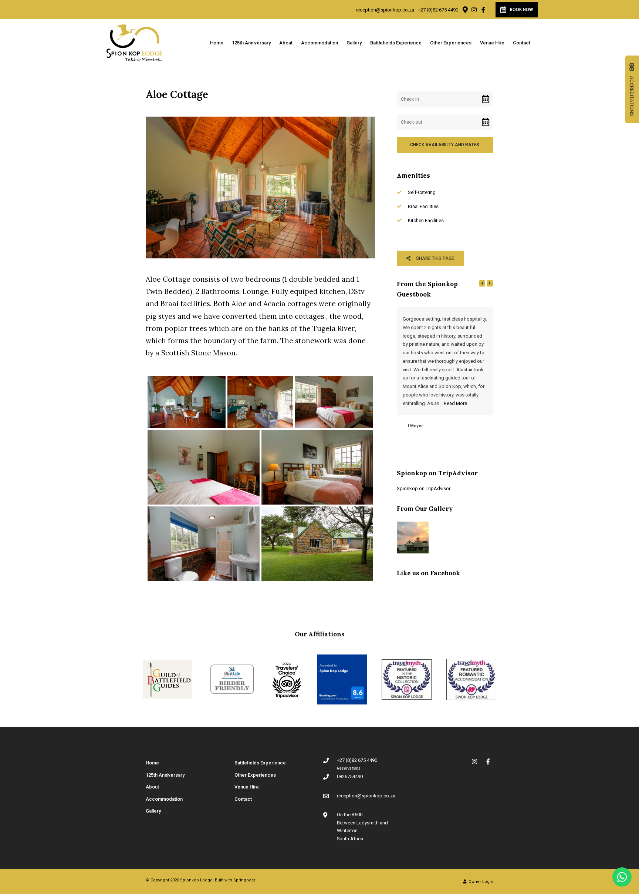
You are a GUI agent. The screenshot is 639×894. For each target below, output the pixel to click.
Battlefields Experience (396, 43)
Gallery (354, 43)
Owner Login (480, 881)
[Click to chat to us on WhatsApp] (622, 877)
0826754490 (350, 776)
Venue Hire (492, 43)
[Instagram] (474, 10)
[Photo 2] (260, 402)
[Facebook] (483, 10)
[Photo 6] (204, 543)
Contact (521, 43)
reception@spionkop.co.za (385, 9)
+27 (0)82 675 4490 (438, 9)
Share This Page (434, 258)
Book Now (521, 9)
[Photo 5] (317, 467)
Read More (455, 403)
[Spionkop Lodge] (134, 42)
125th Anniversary (251, 43)
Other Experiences (450, 43)
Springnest (244, 880)
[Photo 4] (204, 467)
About (286, 43)
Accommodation (319, 43)
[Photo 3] (334, 402)
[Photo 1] (187, 402)
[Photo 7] (317, 543)
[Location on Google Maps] (465, 9)
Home (216, 43)
